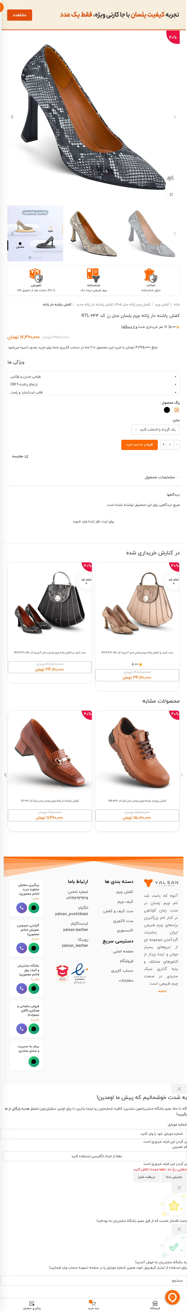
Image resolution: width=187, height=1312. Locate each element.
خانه (176, 304)
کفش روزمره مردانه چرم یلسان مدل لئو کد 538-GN (137, 801)
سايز (176, 420)
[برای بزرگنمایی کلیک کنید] (171, 194)
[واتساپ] (33, 907)
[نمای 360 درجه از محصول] (170, 178)
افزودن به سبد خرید (139, 444)
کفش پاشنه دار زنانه (57, 304)
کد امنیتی (179, 1147)
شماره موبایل (177, 1124)
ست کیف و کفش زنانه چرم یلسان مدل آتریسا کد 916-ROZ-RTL (137, 653)
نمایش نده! (174, 1177)
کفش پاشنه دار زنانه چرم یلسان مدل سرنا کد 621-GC (50, 801)
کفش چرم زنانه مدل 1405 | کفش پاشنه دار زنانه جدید (112, 304)
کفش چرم (161, 304)
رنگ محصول (171, 403)
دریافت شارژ (146, 1177)
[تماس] (21, 907)
